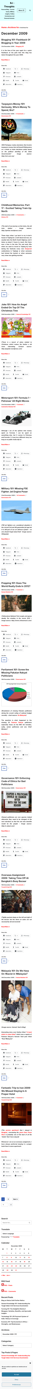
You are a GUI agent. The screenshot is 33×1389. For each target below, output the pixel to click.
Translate (16, 1237)
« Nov (3, 1275)
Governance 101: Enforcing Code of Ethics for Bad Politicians (15, 781)
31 (16, 1270)
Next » (15, 1199)
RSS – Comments (10, 1291)
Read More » (5, 60)
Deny (16, 1379)
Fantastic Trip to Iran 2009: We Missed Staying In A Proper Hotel (16, 1091)
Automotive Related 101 (8, 406)
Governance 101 (6, 116)
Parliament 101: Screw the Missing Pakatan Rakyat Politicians (15, 672)
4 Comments (20, 113)
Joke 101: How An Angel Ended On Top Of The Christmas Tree (14, 307)
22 (7, 1266)
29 (7, 1270)
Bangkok (4, 1132)
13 (29, 1257)
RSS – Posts (8, 1285)
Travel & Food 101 (6, 887)
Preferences (16, 1384)
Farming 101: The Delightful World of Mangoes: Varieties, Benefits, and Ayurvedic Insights (16, 1311)
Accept (16, 1374)
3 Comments (20, 215)
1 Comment (19, 404)
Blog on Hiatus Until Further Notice (12, 1300)
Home (4, 27)
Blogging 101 (20, 46)
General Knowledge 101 (23, 314)
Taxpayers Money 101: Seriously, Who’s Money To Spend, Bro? (15, 107)
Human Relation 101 (7, 592)
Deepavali (28, 249)
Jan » (8, 1275)
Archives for (13, 27)
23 (12, 1266)
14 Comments (21, 495)
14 (3, 1261)
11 (20, 1257)
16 (11, 1261)
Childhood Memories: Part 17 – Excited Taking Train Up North (16, 208)
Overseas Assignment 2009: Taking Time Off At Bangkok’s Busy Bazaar (15, 878)
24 (16, 1266)
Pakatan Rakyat (17, 722)
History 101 (4, 217)
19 (24, 1261)
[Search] (30, 10)
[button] (30, 1363)
